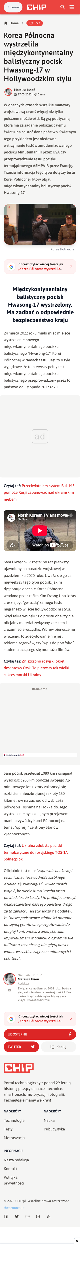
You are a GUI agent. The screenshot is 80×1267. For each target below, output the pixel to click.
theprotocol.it (14, 1208)
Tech (37, 23)
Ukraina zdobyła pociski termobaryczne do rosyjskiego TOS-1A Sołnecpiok (36, 852)
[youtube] (10, 990)
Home (14, 23)
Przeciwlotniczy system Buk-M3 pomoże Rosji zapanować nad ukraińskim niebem (39, 492)
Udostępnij (17, 1034)
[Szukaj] (63, 7)
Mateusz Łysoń (24, 89)
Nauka (49, 1120)
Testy (8, 1129)
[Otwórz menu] (72, 7)
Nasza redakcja (16, 1160)
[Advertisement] (40, 722)
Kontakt (10, 1168)
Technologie (14, 1120)
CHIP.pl (20, 1201)
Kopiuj (61, 1047)
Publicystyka (54, 1129)
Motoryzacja (14, 1138)
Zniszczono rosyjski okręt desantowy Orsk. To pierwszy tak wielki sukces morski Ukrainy (36, 668)
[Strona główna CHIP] (36, 7)
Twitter (14, 1047)
